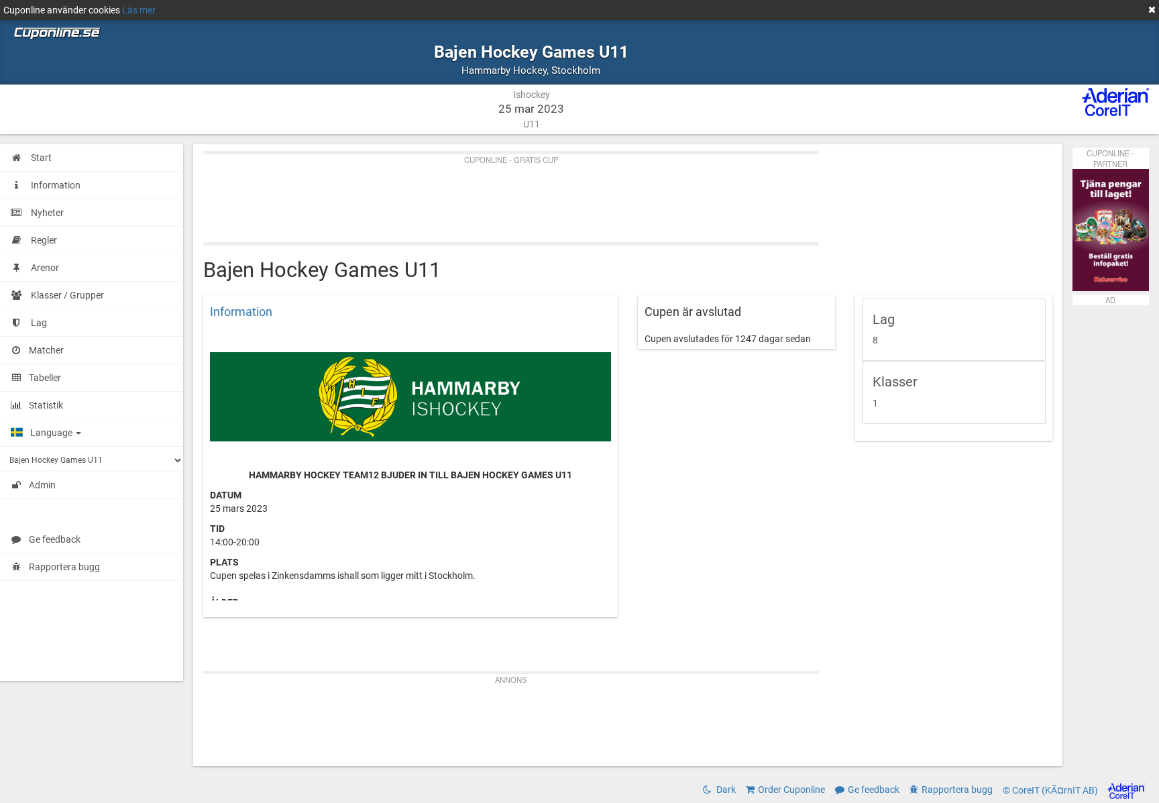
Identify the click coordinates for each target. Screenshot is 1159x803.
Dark (725, 789)
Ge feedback (54, 539)
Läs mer (139, 10)
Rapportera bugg (64, 566)
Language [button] (52, 432)
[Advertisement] (605, 195)
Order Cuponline (791, 789)
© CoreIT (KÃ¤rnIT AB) (1051, 790)
